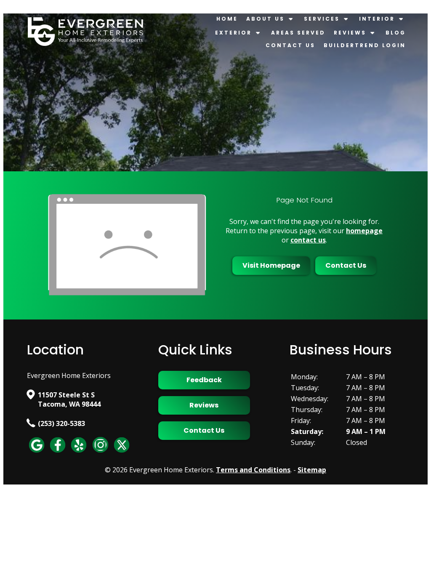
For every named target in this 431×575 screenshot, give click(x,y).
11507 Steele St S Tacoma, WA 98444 (69, 399)
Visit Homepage (271, 265)
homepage (364, 230)
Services (322, 18)
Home (227, 18)
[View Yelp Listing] (78, 452)
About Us (265, 18)
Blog (396, 32)
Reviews (350, 32)
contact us (308, 240)
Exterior (233, 32)
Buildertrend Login (365, 45)
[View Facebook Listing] (57, 452)
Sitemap (312, 469)
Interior (377, 18)
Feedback (204, 380)
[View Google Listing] (36, 452)
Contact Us (290, 45)
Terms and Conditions (253, 469)
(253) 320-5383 (61, 423)
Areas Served (298, 32)
